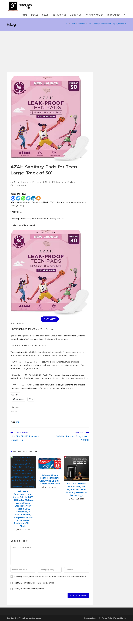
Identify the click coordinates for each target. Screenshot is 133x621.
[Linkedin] (33, 198)
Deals (70, 182)
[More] (38, 198)
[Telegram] (18, 198)
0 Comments (20, 185)
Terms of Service (120, 618)
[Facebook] (13, 198)
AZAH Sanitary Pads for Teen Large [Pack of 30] (107, 24)
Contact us (88, 618)
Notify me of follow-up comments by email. (34, 583)
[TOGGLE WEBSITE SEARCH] (125, 15)
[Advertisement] (66, 52)
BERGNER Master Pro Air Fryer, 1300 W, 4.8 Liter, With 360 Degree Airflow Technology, (76, 489)
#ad (17, 422)
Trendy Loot (20, 182)
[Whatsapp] (23, 198)
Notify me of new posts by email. (29, 589)
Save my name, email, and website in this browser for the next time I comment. (50, 576)
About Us (96, 618)
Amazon (60, 182)
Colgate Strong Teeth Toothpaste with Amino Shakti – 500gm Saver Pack (49, 479)
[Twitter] (28, 198)
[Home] (67, 24)
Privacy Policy (107, 618)
